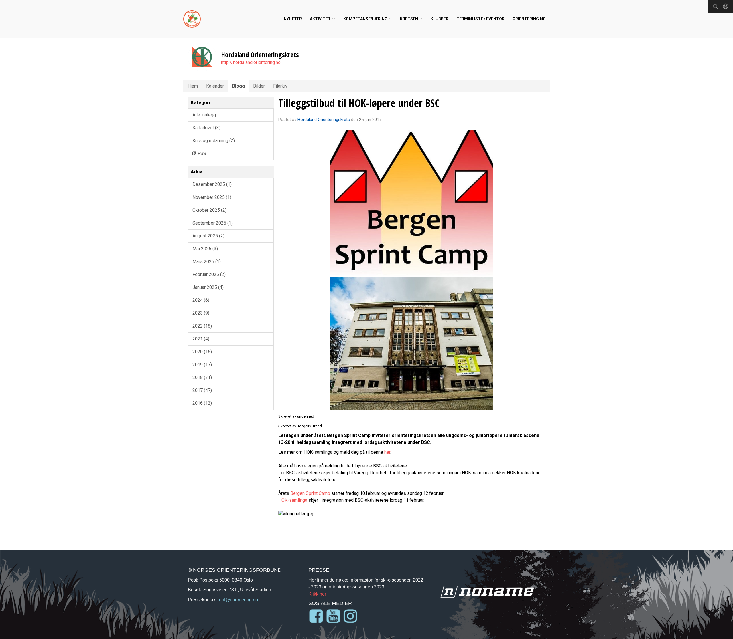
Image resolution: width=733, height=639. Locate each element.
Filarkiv (280, 86)
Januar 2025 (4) (208, 287)
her (387, 452)
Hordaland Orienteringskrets (323, 119)
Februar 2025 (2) (209, 274)
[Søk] (715, 6)
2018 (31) (202, 377)
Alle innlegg (204, 115)
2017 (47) (202, 390)
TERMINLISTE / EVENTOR (480, 19)
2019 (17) (202, 364)
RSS (201, 153)
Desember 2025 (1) (212, 184)
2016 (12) (202, 403)
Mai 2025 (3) (205, 248)
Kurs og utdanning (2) (213, 140)
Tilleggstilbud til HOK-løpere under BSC (359, 103)
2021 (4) (200, 339)
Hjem (193, 86)
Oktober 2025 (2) (209, 210)
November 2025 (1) (211, 197)
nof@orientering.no (238, 599)
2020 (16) (202, 351)
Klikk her (317, 593)
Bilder (259, 86)
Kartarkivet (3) (206, 127)
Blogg (238, 86)
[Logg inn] (725, 6)
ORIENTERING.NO (529, 19)
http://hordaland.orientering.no (251, 62)
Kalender (215, 86)
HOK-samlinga (292, 500)
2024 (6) (200, 300)
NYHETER (293, 19)
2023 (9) (200, 313)
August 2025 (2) (208, 236)
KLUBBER (439, 19)
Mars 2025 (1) (206, 261)
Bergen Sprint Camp (310, 493)
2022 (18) (202, 326)
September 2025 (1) (212, 223)
